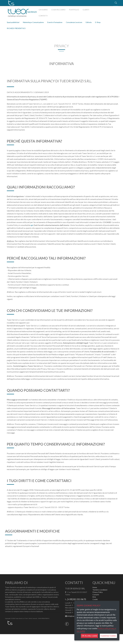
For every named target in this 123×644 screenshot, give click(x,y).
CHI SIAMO (43, 10)
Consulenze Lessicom (74, 22)
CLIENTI (86, 10)
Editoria (89, 22)
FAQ (94, 597)
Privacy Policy (97, 592)
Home (94, 587)
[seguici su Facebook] (67, 624)
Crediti (95, 599)
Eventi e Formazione (54, 22)
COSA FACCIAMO (58, 10)
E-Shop (98, 22)
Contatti (95, 595)
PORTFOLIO (74, 10)
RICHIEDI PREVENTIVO (16, 28)
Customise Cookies (108, 636)
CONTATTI (43, 16)
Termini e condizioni (99, 590)
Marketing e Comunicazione (33, 22)
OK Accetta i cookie (89, 636)
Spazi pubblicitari (13, 22)
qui (32, 225)
